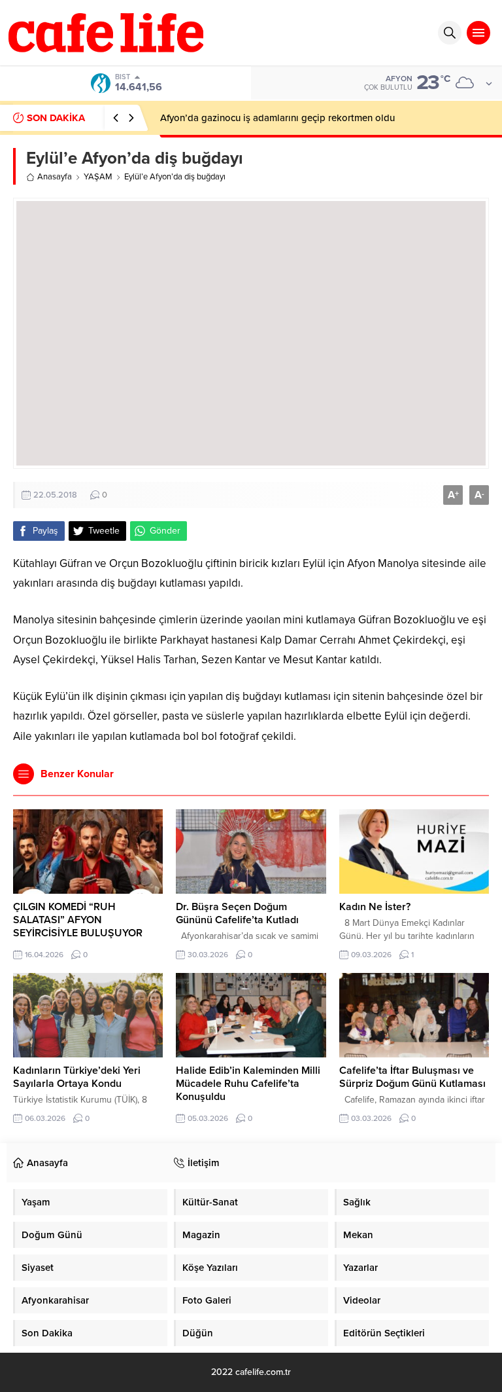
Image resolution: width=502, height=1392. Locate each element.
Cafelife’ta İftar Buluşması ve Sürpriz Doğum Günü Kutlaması (412, 1077)
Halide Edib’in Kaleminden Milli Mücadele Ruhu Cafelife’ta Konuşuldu (248, 1083)
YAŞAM (98, 177)
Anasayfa (54, 177)
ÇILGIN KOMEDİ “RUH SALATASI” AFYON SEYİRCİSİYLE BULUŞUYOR (77, 920)
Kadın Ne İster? (374, 906)
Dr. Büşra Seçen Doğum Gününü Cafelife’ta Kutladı (237, 913)
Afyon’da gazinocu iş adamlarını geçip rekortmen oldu (277, 118)
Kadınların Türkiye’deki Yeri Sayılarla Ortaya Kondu (77, 1077)
